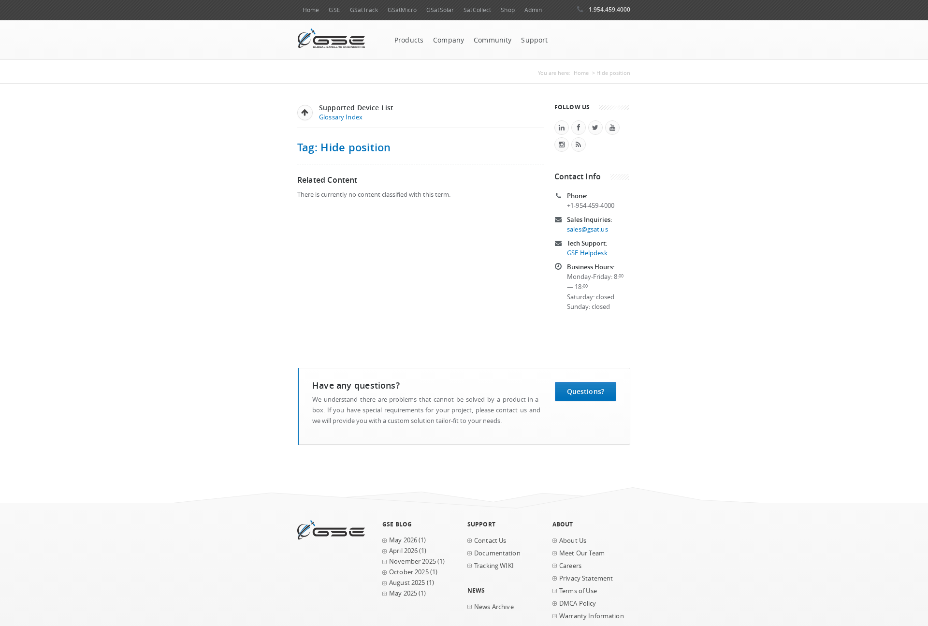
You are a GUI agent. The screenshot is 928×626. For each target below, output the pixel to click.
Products (408, 40)
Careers (570, 566)
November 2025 (412, 561)
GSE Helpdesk (587, 253)
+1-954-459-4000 (590, 206)
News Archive (494, 607)
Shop (507, 10)
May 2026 (403, 540)
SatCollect (477, 10)
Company (448, 40)
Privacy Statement (586, 578)
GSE (334, 10)
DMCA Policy (577, 603)
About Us (572, 541)
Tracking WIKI (494, 566)
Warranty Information (591, 616)
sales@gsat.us (587, 229)
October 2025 (409, 572)
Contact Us (490, 541)
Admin (533, 10)
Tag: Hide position (344, 147)
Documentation (497, 553)
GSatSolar (440, 10)
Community (492, 40)
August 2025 (407, 583)
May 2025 (403, 593)
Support (534, 40)
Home (311, 10)
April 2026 (403, 551)
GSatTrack (364, 10)
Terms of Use (578, 591)
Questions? (585, 391)
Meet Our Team (582, 553)
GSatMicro (402, 10)
